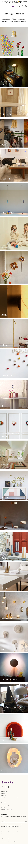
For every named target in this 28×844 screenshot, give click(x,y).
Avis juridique (17, 831)
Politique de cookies (5, 833)
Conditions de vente (15, 833)
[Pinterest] (9, 787)
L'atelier (3, 793)
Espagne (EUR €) (5, 838)
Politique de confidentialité (7, 831)
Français (14, 838)
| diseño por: (11, 841)
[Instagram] (5, 787)
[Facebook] (2, 787)
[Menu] (2, 6)
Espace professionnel (6, 809)
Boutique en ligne (5, 805)
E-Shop (18, 23)
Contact (3, 795)
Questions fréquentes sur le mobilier (10, 797)
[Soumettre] (26, 821)
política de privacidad (11, 825)
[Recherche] (22, 6)
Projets (3, 807)
